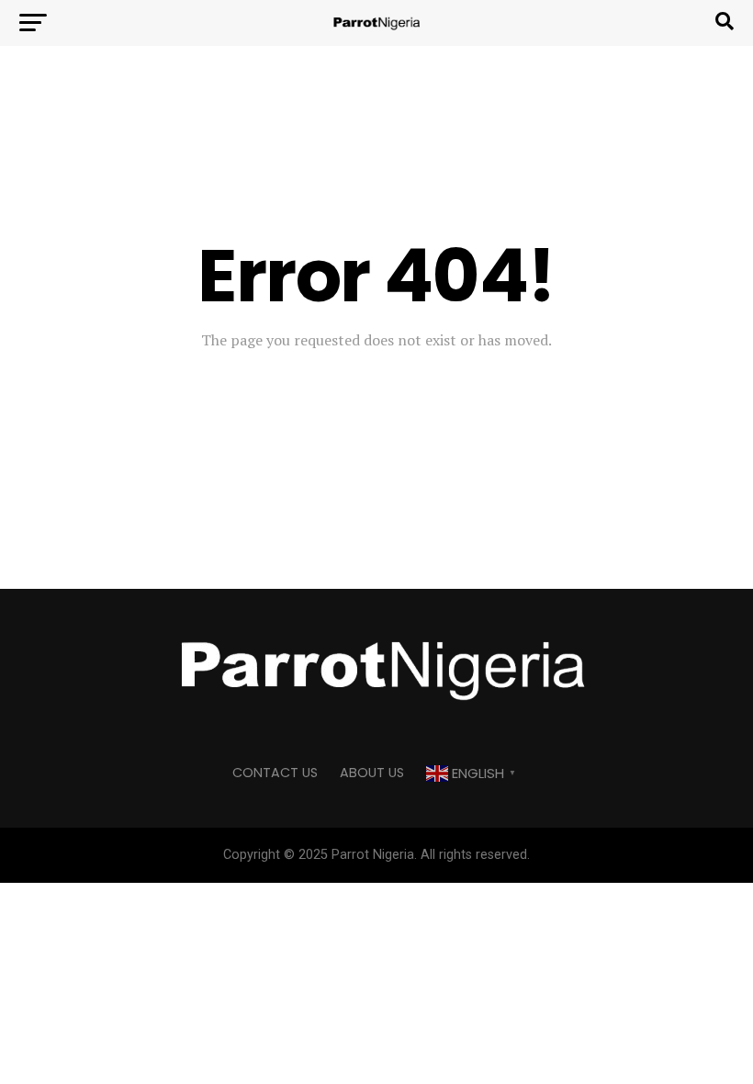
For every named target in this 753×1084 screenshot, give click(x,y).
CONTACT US (275, 772)
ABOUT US (372, 772)
